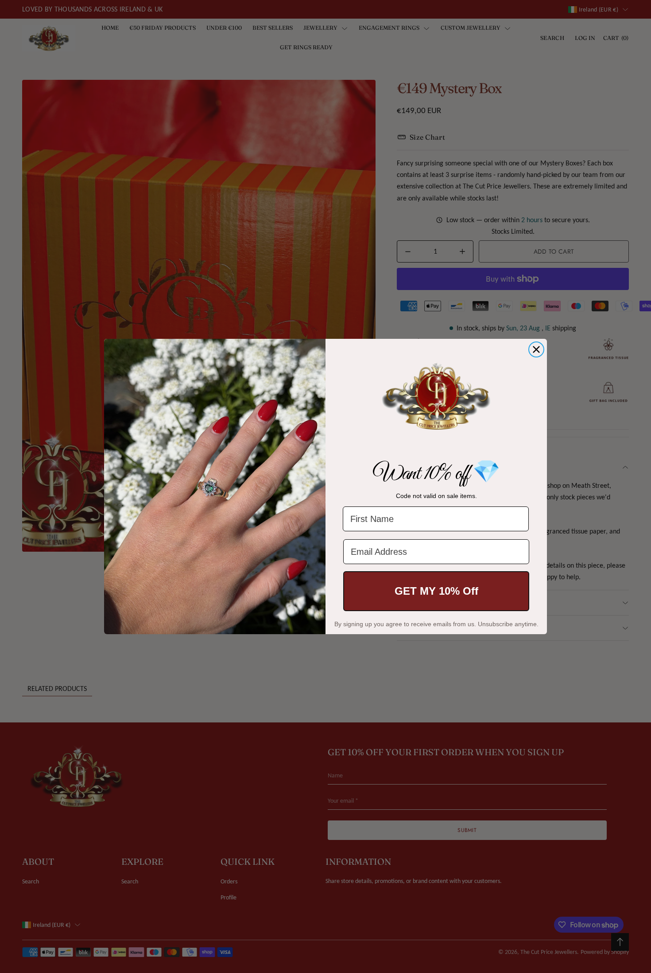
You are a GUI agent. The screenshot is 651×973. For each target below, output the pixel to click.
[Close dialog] (536, 349)
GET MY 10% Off (436, 591)
